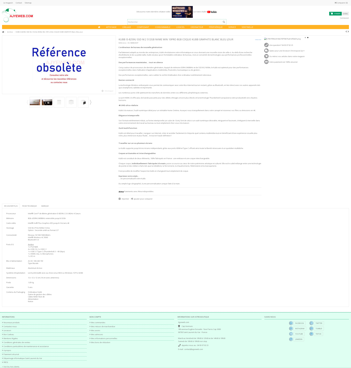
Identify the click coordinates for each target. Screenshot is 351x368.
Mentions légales (11, 338)
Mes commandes (98, 322)
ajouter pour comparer (143, 199)
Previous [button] (27, 102)
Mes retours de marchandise (103, 326)
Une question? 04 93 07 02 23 (281, 45)
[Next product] (348, 31)
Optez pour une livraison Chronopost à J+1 (287, 50)
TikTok (318, 334)
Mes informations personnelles (104, 338)
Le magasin (8, 3)
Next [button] (90, 102)
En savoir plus (11, 206)
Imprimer (125, 199)
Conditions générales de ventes (17, 342)
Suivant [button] (114, 65)
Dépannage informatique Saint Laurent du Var (23, 358)
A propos (7, 350)
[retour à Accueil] (3, 32)
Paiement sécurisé (11, 354)
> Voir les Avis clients (10, 366)
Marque (45, 206)
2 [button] (307, 37)
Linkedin (298, 339)
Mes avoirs (95, 330)
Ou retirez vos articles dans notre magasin (287, 56)
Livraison (7, 330)
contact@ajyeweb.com (193, 349)
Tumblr (319, 328)
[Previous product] (346, 31)
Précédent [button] (3, 65)
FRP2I (6, 362)
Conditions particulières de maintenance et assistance (26, 346)
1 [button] (305, 37)
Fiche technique (29, 206)
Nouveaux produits (12, 322)
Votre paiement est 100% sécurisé (283, 62)
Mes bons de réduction (100, 342)
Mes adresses (97, 334)
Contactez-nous (10, 326)
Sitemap (28, 3)
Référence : (123, 43)
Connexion (344, 18)
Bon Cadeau (9, 334)
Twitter (319, 323)
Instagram (299, 328)
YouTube (299, 334)
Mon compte (95, 317)
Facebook (299, 323)
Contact (19, 3)
